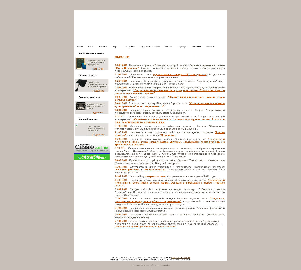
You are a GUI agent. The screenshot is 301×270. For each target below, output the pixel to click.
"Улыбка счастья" (155, 169)
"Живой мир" (168, 135)
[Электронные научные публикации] (92, 159)
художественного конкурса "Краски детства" (180, 74)
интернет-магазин (155, 176)
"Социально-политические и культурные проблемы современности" (170, 200)
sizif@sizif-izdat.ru (180, 258)
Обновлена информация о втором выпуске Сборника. (146, 226)
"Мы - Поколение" (127, 68)
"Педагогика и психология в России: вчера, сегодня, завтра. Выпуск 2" (170, 140)
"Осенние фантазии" (128, 169)
